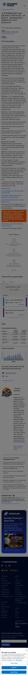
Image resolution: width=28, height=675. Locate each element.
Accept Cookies (14, 672)
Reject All (14, 667)
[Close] (26, 650)
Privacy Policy (18, 660)
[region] (14, 661)
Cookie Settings (14, 663)
